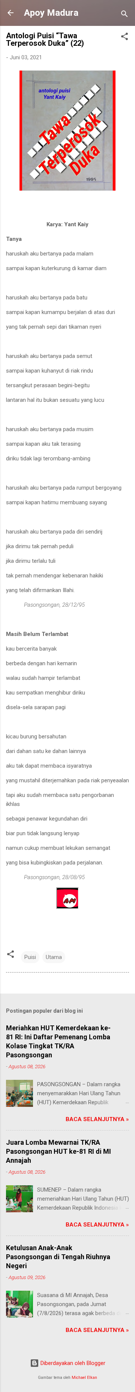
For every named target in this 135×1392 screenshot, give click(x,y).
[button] (124, 38)
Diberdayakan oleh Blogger (72, 1363)
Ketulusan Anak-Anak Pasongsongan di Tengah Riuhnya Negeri (58, 1257)
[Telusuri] (124, 15)
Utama (54, 957)
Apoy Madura (51, 13)
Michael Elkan (84, 1377)
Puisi (30, 957)
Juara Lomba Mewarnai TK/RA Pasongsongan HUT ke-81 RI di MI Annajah (58, 1151)
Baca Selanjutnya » (97, 1119)
